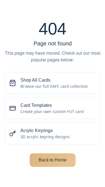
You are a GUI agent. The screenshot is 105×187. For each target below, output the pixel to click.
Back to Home (53, 160)
